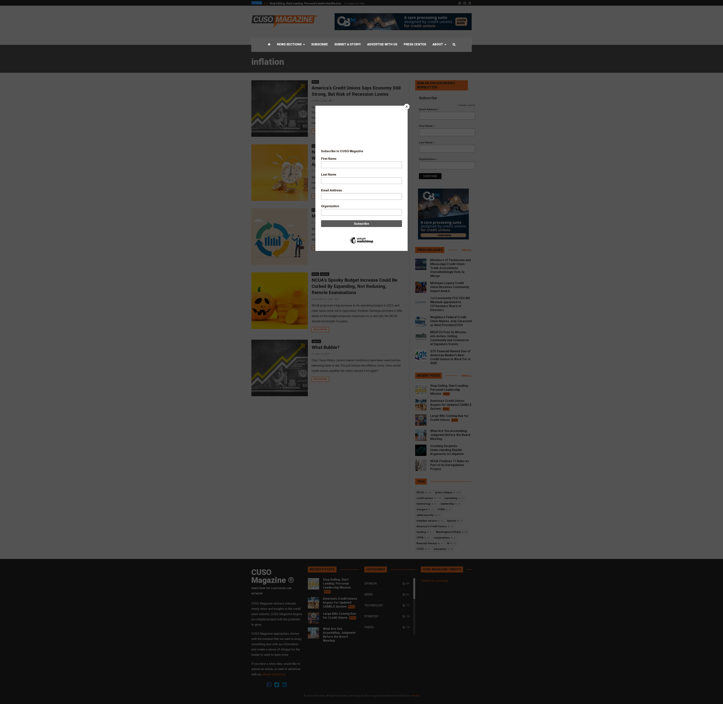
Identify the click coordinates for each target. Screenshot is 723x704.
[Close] (407, 106)
